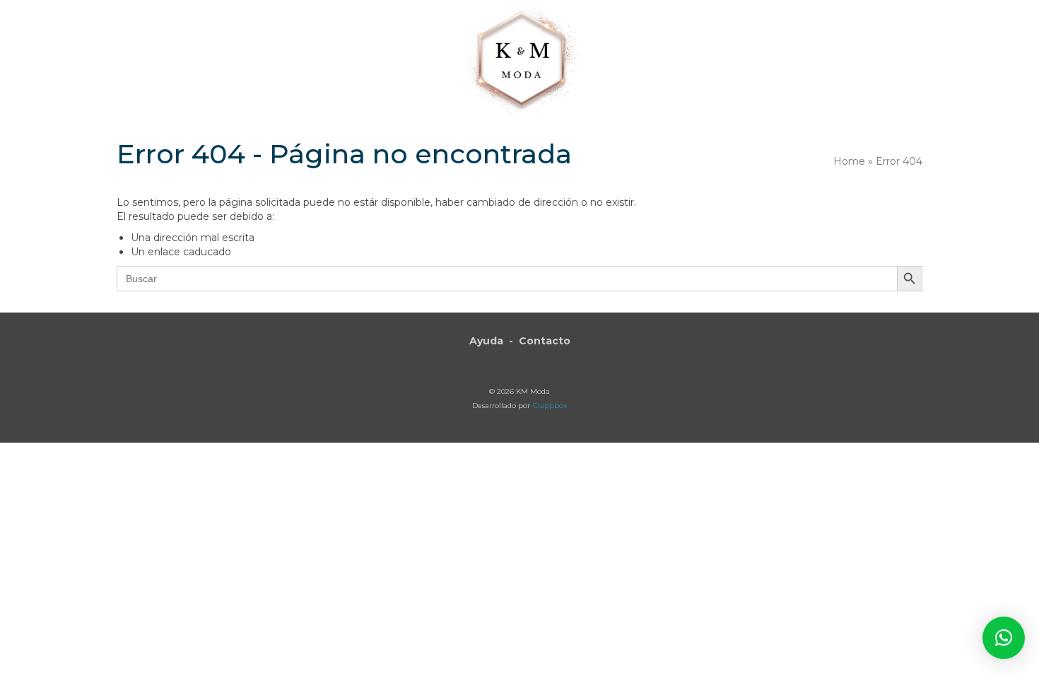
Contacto (544, 340)
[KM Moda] (520, 58)
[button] (1003, 638)
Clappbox (550, 405)
